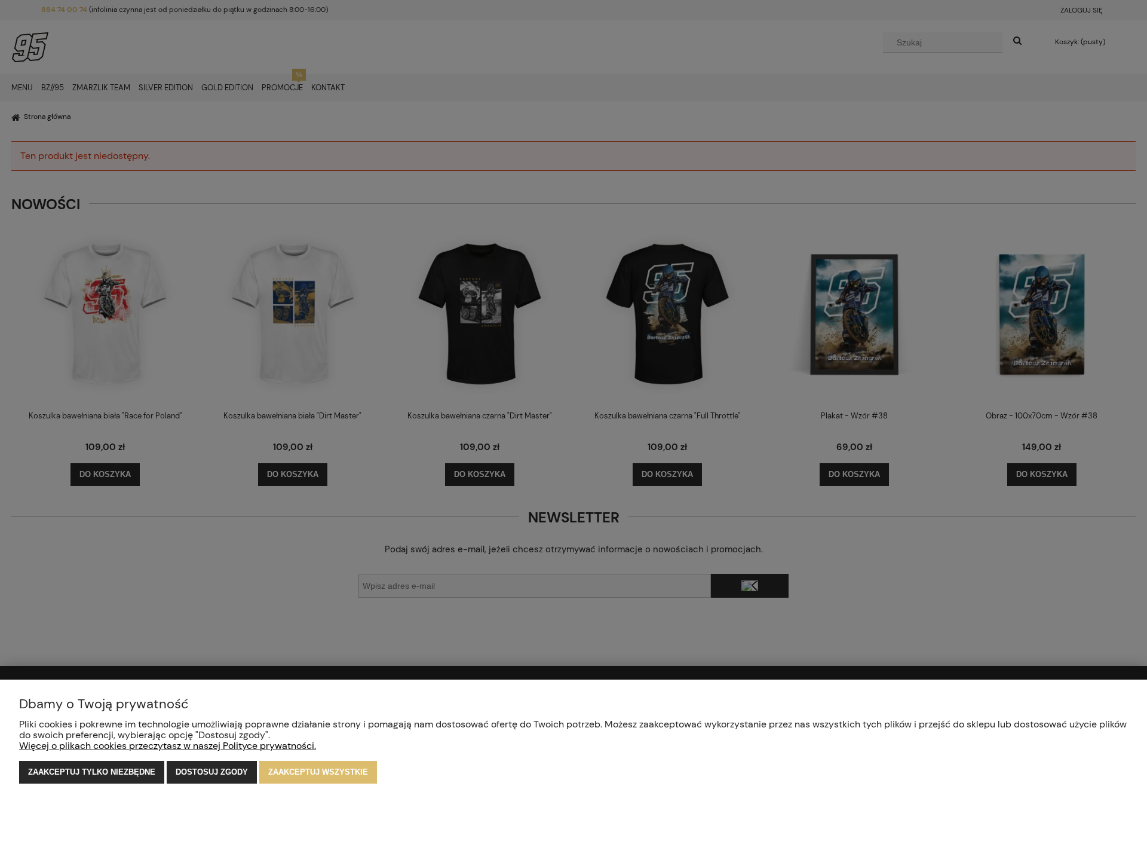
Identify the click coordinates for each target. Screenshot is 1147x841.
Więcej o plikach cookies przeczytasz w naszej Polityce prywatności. (167, 745)
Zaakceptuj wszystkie (318, 771)
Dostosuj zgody (212, 771)
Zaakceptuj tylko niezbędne (91, 771)
